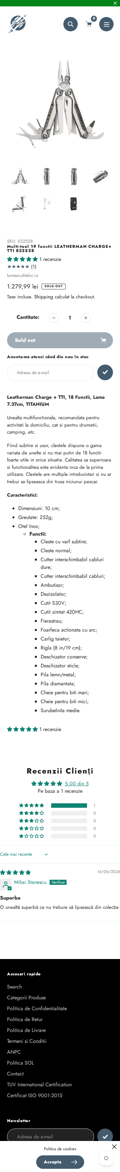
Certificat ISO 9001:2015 (34, 1095)
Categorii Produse (26, 997)
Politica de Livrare (26, 1030)
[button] (23, 259)
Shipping (43, 296)
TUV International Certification (39, 1084)
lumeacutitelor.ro (22, 275)
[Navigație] (106, 24)
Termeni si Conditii (26, 1041)
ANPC (14, 1052)
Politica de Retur (25, 1019)
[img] (15, 872)
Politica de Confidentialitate (37, 1008)
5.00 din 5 (77, 783)
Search (14, 986)
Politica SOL (20, 1062)
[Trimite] (105, 1136)
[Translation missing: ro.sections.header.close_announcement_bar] (115, 3)
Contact (15, 1073)
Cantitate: (28, 317)
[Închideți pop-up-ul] (114, 1147)
